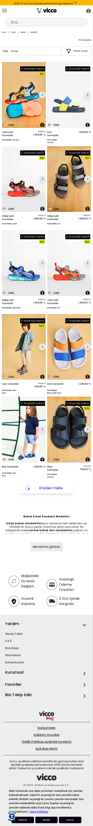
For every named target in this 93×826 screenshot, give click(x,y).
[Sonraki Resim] (42, 94)
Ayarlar (70, 820)
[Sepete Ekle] (42, 124)
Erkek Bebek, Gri (53, 224)
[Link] (46, 10)
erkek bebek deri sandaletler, (51, 530)
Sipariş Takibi (13, 634)
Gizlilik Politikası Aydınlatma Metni (46, 742)
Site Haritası (13, 655)
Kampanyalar (14, 662)
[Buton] (76, 3)
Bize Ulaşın (12, 648)
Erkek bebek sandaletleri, (24, 523)
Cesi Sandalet (10, 384)
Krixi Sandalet (52, 134)
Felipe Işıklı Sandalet (8, 217)
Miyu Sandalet (52, 468)
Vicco (4, 32)
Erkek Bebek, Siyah (9, 224)
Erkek (13, 32)
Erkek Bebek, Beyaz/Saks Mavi (54, 391)
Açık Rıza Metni (46, 748)
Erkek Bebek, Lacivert (10, 140)
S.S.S (8, 641)
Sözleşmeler (46, 728)
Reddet (46, 820)
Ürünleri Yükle (51, 488)
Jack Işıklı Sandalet (7, 134)
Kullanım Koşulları (46, 735)
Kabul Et (23, 820)
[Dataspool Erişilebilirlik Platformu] (11, 816)
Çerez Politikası (38, 812)
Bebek (23, 32)
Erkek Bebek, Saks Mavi (11, 308)
